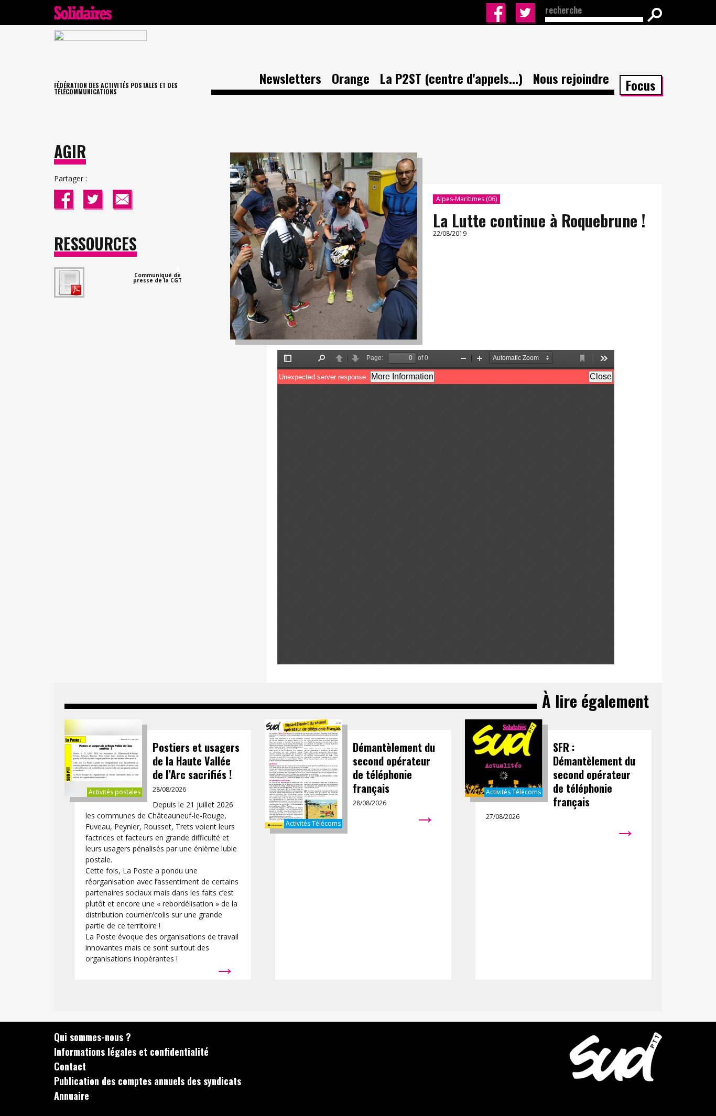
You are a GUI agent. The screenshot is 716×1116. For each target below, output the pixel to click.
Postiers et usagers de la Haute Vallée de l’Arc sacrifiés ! (196, 760)
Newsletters (290, 78)
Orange (351, 78)
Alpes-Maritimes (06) (466, 198)
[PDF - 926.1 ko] (178, 269)
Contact (70, 1066)
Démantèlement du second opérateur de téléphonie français (394, 767)
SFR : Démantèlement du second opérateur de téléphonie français (594, 774)
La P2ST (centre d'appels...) (451, 78)
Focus (641, 84)
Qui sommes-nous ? (92, 1037)
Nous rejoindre (571, 78)
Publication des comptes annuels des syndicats (147, 1081)
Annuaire (71, 1095)
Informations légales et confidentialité (131, 1051)
